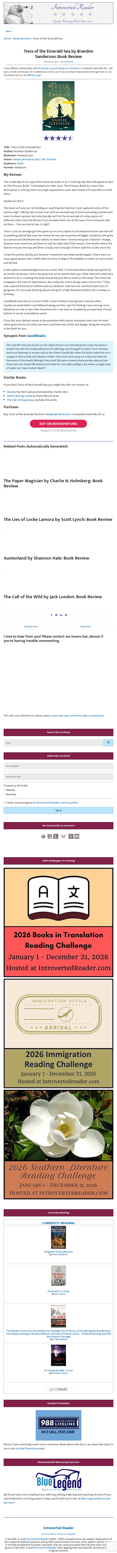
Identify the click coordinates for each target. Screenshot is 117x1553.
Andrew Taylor (60, 1373)
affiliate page (34, 75)
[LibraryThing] (55, 836)
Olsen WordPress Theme (52, 1534)
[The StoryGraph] (50, 836)
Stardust (12, 392)
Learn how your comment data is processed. (77, 715)
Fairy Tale (40, 159)
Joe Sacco (60, 1294)
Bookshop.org (45, 68)
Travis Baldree (60, 1254)
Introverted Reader (58, 1528)
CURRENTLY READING (58, 1223)
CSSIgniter (71, 1534)
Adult (20, 163)
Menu (9, 31)
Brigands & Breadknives (58, 1251)
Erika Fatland (60, 1339)
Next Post (86, 626)
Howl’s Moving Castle (19, 396)
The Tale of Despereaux (21, 400)
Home (7, 38)
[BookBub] (76, 836)
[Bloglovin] (71, 836)
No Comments (66, 61)
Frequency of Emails (16, 786)
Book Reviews (22, 38)
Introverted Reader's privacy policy (57, 802)
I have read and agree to (42, 803)
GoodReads (36, 336)
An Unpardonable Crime (58, 1370)
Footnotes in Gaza (58, 1291)
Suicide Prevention (27, 1448)
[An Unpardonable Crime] (58, 1355)
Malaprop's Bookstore (69, 68)
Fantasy (17, 159)
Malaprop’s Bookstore (58, 414)
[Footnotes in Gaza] (58, 1275)
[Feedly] (43, 836)
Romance (28, 159)
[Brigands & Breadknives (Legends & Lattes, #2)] (58, 1237)
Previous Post (31, 626)
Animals (51, 159)
